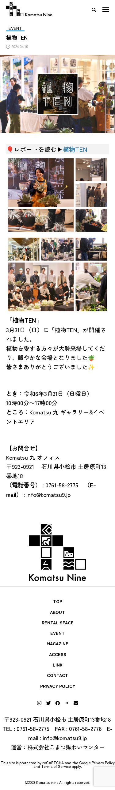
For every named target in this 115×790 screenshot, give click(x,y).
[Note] (66, 702)
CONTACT (57, 675)
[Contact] (76, 702)
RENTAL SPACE (58, 622)
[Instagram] (39, 702)
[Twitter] (48, 702)
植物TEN (75, 149)
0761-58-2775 (33, 728)
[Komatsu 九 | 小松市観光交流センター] (29, 9)
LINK (58, 665)
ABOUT (57, 612)
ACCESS (57, 654)
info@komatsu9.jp (65, 737)
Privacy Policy (103, 762)
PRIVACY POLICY (57, 686)
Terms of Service (56, 766)
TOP (57, 601)
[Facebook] (57, 702)
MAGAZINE (57, 643)
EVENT (57, 633)
